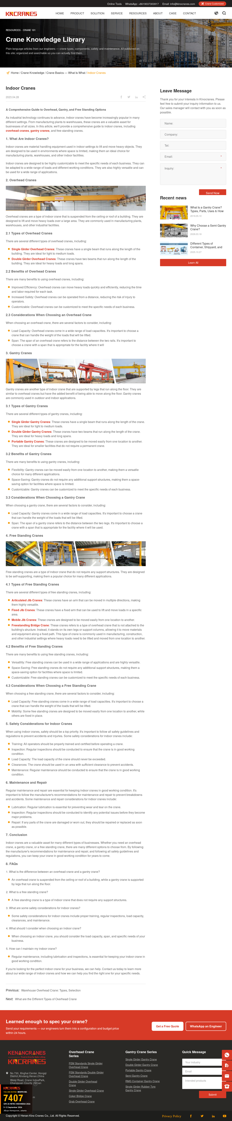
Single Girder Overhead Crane (86, 1090)
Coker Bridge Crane (80, 1096)
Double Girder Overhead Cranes (34, 259)
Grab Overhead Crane (82, 1101)
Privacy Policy (171, 1116)
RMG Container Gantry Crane (142, 1081)
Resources (138, 13)
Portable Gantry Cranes (28, 441)
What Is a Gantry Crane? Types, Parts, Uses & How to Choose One (207, 209)
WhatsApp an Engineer (206, 1026)
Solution (97, 13)
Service (117, 13)
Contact (189, 13)
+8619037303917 (148, 4)
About (158, 13)
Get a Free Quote (167, 1026)
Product (77, 13)
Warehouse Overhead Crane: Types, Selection (51, 990)
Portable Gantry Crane (138, 1070)
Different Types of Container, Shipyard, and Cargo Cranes (206, 245)
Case (173, 13)
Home (60, 13)
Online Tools (114, 4)
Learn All (193, 262)
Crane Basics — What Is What (65, 73)
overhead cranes (17, 130)
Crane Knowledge (32, 73)
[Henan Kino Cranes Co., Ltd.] (21, 15)
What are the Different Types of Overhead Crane (46, 999)
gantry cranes (39, 130)
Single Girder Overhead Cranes (33, 249)
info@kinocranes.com (182, 4)
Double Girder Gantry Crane (141, 1065)
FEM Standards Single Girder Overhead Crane (86, 1065)
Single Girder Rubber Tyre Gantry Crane (140, 1088)
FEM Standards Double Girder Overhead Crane (86, 1074)
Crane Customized (212, 3)
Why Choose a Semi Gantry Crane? (208, 227)
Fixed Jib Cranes (23, 610)
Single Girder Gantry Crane (141, 1059)
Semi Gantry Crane (136, 1075)
